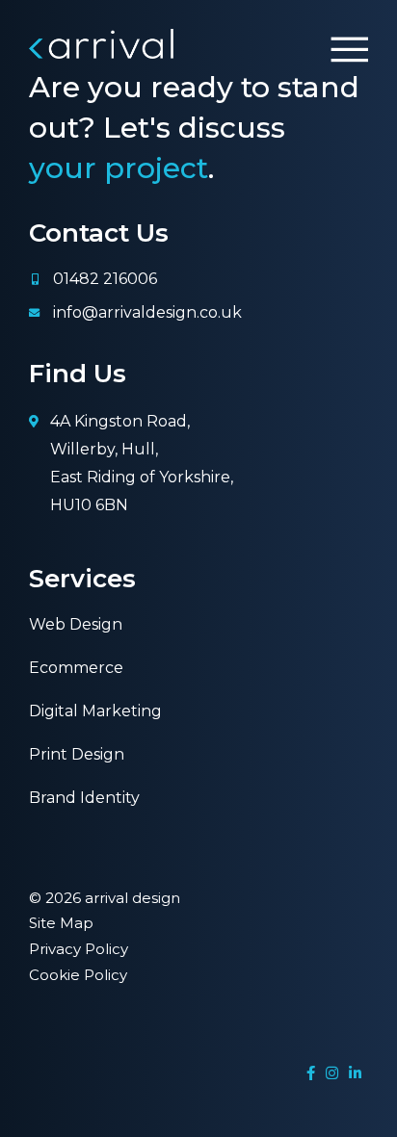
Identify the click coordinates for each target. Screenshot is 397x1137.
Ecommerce (76, 668)
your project (118, 168)
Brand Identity (84, 797)
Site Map (61, 923)
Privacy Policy (78, 949)
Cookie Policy (78, 975)
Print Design (76, 754)
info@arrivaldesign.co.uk (147, 312)
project (57, 1100)
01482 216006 (105, 279)
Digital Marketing (95, 711)
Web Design (75, 624)
